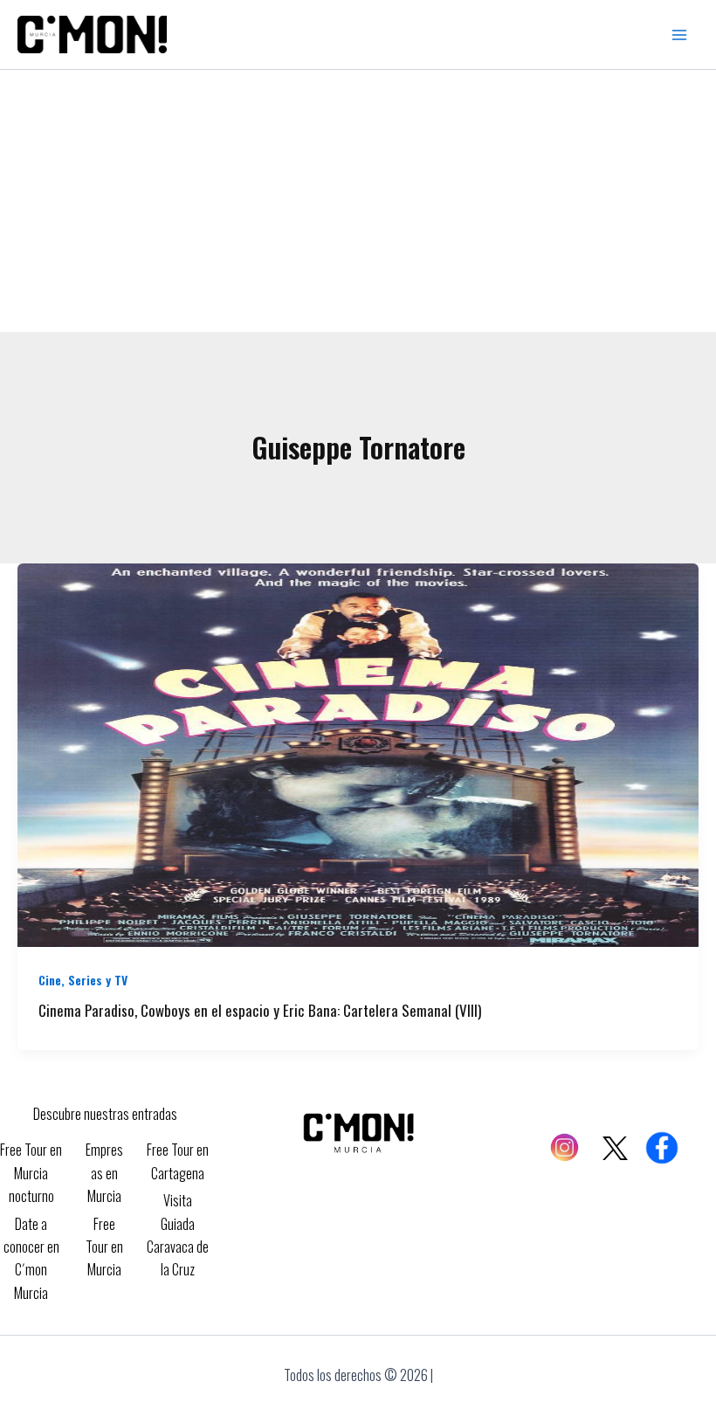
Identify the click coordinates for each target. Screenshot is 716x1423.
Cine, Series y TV (82, 980)
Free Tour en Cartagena (178, 1161)
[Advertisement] (358, 201)
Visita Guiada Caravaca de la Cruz (178, 1235)
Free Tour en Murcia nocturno (31, 1172)
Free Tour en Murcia (104, 1247)
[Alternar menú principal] (679, 35)
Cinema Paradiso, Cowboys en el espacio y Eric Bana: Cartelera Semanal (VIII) (259, 1010)
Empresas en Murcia (104, 1172)
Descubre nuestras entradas (105, 1113)
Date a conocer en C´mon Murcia (31, 1258)
